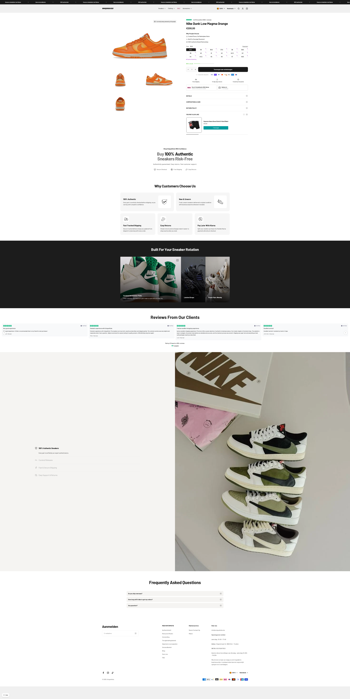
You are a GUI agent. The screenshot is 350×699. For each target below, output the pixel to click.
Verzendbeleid (166, 647)
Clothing (170, 8)
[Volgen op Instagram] (108, 673)
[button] (4, 332)
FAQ (163, 657)
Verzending (165, 637)
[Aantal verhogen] (195, 69)
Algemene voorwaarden (169, 644)
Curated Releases (46, 460)
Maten (191, 633)
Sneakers (161, 8)
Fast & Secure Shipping (48, 467)
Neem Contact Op (194, 630)
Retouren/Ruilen (167, 633)
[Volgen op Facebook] (103, 673)
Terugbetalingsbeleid (169, 640)
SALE (178, 8)
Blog (163, 651)
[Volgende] (247, 114)
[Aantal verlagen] (188, 69)
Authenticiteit (166, 630)
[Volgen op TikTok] (112, 673)
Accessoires (186, 8)
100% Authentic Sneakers (49, 448)
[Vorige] (244, 114)
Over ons (165, 654)
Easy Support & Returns (48, 475)
